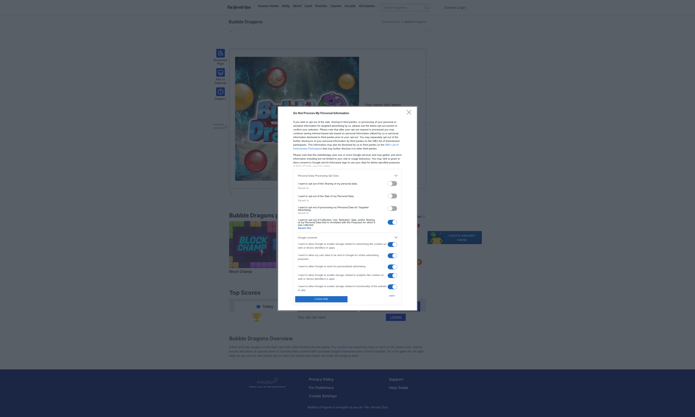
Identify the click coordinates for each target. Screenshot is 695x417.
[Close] (410, 113)
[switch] (392, 183)
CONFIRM (321, 299)
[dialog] (347, 208)
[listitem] (347, 175)
